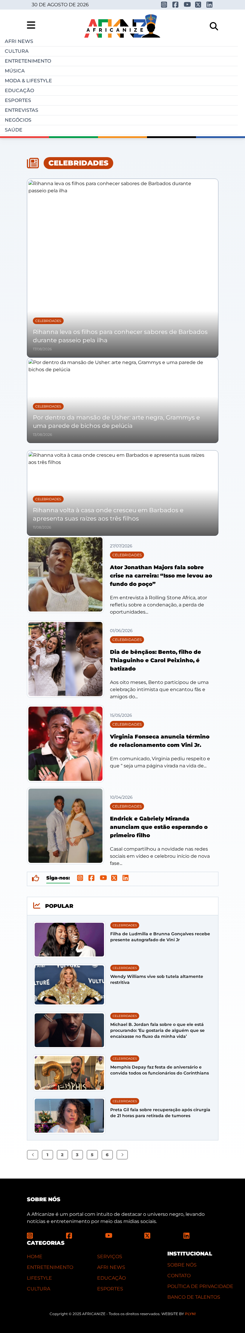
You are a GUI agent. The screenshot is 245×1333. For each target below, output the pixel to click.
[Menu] (31, 25)
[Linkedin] (210, 4)
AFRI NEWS (111, 1267)
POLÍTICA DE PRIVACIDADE (200, 1286)
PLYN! (190, 1314)
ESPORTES (110, 1289)
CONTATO (179, 1275)
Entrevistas (21, 110)
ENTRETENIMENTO (50, 1267)
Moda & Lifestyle (28, 80)
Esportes (18, 100)
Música (15, 71)
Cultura (17, 51)
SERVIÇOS (109, 1256)
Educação (19, 90)
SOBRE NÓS (182, 1265)
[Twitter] (198, 4)
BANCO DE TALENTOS (193, 1297)
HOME (34, 1256)
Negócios (18, 120)
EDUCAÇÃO (111, 1278)
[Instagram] (164, 4)
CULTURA (38, 1289)
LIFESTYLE (39, 1278)
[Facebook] (176, 4)
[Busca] (214, 26)
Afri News (19, 41)
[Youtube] (187, 4)
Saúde (13, 130)
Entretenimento (28, 61)
